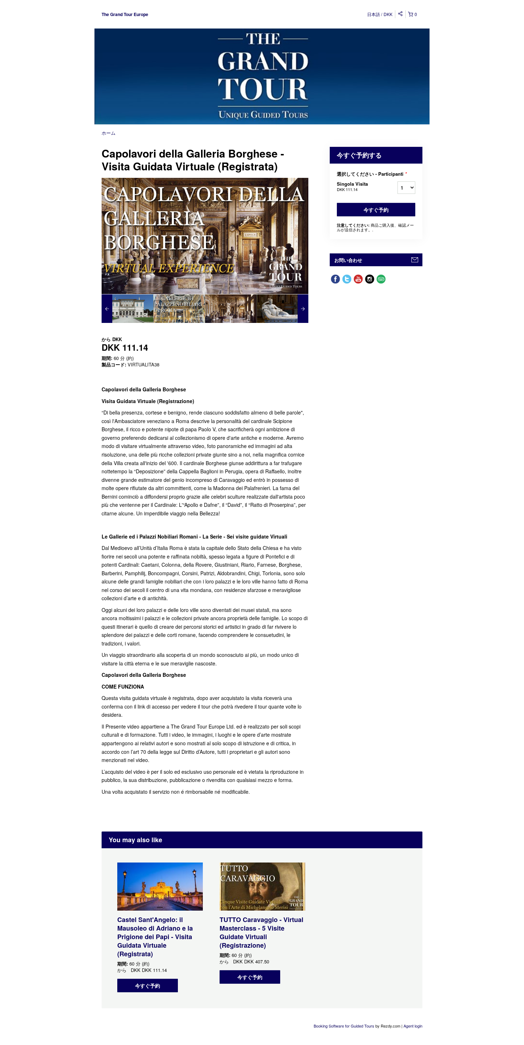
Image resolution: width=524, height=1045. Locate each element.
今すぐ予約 (376, 209)
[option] (127, 308)
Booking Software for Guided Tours (344, 1026)
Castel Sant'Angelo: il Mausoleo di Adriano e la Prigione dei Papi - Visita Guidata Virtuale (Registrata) (155, 936)
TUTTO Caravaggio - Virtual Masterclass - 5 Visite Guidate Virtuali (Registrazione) (261, 932)
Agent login (413, 1026)
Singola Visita (352, 186)
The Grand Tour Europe (125, 14)
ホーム (108, 132)
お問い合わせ (348, 260)
